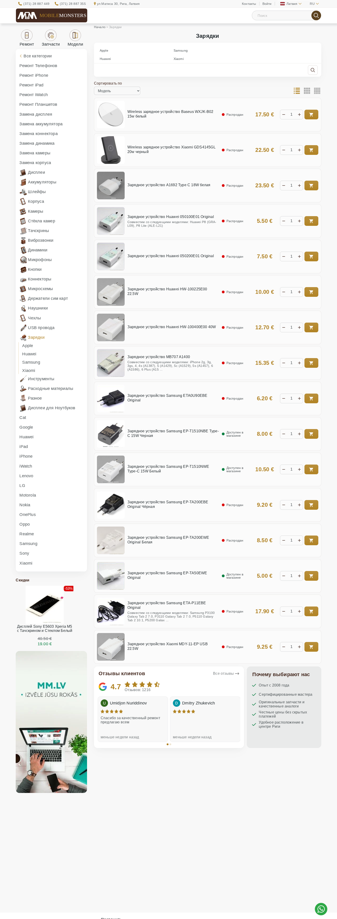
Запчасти (51, 44)
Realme (26, 534)
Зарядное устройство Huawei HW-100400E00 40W (171, 327)
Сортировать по (108, 83)
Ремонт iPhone (33, 75)
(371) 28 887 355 (73, 4)
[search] (316, 15)
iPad (23, 446)
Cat (22, 417)
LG (22, 485)
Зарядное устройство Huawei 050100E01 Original (170, 217)
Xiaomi (28, 370)
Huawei (29, 354)
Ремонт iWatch (33, 94)
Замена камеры (34, 153)
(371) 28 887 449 (36, 4)
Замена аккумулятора (41, 124)
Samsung (31, 362)
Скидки (22, 580)
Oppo (24, 524)
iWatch (25, 466)
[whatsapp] (321, 909)
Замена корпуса (35, 162)
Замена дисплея (35, 114)
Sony (24, 553)
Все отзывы (223, 673)
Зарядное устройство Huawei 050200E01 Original (170, 256)
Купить (311, 114)
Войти (267, 4)
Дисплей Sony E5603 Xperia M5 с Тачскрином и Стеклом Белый (44, 628)
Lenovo (26, 476)
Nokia (24, 505)
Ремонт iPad (31, 85)
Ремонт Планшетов (38, 104)
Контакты (249, 4)
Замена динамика (36, 143)
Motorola (27, 495)
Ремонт (27, 44)
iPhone (26, 456)
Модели (75, 44)
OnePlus (27, 514)
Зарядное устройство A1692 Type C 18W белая (168, 185)
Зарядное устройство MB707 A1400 (158, 357)
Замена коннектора (38, 133)
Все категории (38, 56)
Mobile (63, 15)
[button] (167, 744)
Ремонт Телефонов (38, 65)
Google (26, 427)
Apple (27, 345)
